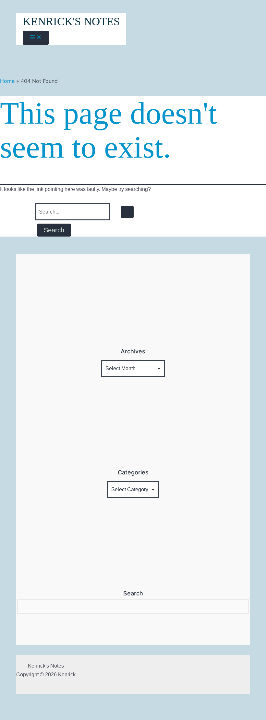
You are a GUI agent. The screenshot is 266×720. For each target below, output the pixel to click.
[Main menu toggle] (36, 38)
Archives (133, 351)
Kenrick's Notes (71, 21)
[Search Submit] (127, 212)
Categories (133, 472)
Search (133, 593)
